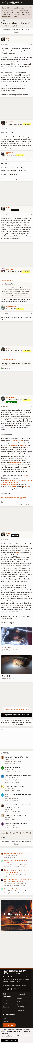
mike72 (5, 26)
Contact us (6, 1007)
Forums (5, 1003)
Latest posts (5, 850)
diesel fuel (12, 482)
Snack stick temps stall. (12, 767)
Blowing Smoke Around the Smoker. (14, 867)
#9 (31, 540)
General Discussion (9, 857)
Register (5, 1021)
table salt (26, 487)
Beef (19, 761)
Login (4, 1018)
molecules (19, 441)
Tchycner (8, 825)
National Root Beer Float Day (13, 853)
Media (19, 1001)
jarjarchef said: (6, 280)
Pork (12, 817)
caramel (12, 480)
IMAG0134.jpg (6, 676)
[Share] (29, 45)
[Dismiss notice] (30, 8)
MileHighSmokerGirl (11, 761)
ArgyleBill (8, 780)
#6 (31, 313)
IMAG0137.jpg (6, 647)
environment (13, 443)
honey (18, 480)
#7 (31, 355)
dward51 (7, 809)
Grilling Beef (15, 780)
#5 (31, 276)
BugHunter (8, 769)
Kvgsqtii (7, 817)
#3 (31, 159)
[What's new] (27, 2)
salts (14, 487)
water (13, 441)
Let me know (18, 14)
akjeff (6, 798)
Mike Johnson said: (8, 359)
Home (5, 1000)
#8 (31, 406)
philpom (7, 788)
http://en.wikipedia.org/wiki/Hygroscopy (14, 498)
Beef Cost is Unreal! (10, 889)
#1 (31, 44)
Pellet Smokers (13, 798)
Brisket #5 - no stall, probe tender (16, 823)
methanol (5, 482)
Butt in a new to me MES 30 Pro (15, 815)
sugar (7, 480)
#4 (31, 214)
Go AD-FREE (9, 1025)
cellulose (26, 476)
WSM (18, 553)
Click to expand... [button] (16, 296)
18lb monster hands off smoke (15, 786)
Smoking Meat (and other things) (23, 1005)
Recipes (19, 998)
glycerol (23, 480)
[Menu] (2, 2)
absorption (14, 445)
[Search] (31, 2)
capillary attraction (16, 463)
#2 (31, 128)
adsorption (23, 445)
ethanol (29, 480)
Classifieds (20, 1010)
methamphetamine (10, 484)
